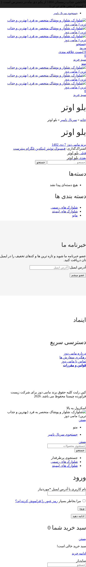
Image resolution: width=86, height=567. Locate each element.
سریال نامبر (68, 120)
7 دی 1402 (59, 144)
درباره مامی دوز (75, 353)
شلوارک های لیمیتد (65, 211)
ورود (81, 508)
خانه (83, 120)
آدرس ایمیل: (77, 267)
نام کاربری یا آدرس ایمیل (62, 489)
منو (83, 63)
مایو (75, 215)
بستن (82, 420)
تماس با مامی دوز (73, 361)
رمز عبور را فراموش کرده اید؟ (36, 501)
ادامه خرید (79, 553)
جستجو (41, 162)
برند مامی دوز (76, 144)
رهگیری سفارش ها (72, 357)
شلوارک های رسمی (64, 207)
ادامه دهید (78, 516)
